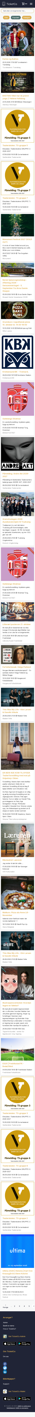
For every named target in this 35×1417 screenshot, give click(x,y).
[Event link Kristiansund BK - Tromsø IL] (17, 352)
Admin (5, 1323)
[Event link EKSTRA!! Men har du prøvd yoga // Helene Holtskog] (17, 82)
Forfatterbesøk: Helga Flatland (17, 667)
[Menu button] (31, 3)
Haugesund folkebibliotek (12, 683)
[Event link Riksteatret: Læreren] (17, 840)
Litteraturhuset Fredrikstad (12, 641)
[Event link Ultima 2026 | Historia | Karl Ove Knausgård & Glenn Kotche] (17, 1251)
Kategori (27, 18)
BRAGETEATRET (9, 433)
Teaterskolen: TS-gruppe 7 (15, 198)
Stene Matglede (8, 927)
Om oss (6, 1356)
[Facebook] (17, 1364)
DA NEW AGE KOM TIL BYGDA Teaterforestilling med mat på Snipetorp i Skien (16, 775)
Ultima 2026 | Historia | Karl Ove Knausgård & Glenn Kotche (17, 1272)
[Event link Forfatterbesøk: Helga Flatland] (17, 654)
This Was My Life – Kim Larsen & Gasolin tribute (17, 710)
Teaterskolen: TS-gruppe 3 (15, 1113)
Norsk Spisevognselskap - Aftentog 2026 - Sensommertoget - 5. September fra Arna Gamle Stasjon (15, 285)
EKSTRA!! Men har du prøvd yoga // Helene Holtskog (16, 97)
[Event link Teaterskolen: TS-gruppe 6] (17, 1146)
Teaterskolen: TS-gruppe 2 (15, 1218)
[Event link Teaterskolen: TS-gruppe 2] (17, 1198)
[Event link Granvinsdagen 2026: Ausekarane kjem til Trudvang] (17, 504)
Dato (6, 18)
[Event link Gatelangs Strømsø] (17, 399)
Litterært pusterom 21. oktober (17, 624)
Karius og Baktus (10, 59)
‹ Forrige (5, 1306)
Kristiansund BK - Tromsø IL (15, 372)
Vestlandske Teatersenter (12, 157)
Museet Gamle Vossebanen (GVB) (15, 297)
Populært (15, 18)
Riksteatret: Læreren (12, 860)
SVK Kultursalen (9, 872)
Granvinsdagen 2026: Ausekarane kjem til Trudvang (17, 520)
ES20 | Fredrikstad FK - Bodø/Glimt (13, 1065)
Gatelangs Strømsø (12, 419)
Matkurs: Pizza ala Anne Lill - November (16, 913)
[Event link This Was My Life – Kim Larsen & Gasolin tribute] (17, 697)
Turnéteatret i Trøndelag (12, 67)
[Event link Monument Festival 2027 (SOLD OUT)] (17, 225)
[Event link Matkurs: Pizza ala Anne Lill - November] (17, 893)
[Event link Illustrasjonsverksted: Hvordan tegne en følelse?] (17, 983)
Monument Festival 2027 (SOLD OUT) (17, 240)
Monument (7, 258)
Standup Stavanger (10, 105)
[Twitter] (17, 1368)
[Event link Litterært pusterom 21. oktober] (17, 611)
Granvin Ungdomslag (10, 543)
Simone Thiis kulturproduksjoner (15, 819)
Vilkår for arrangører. (22, 1408)
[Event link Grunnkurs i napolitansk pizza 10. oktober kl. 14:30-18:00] (17, 310)
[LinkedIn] (17, 1372)
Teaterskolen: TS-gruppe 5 (15, 145)
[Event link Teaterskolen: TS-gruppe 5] (17, 125)
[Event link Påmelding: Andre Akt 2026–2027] (17, 454)
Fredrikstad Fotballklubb (11, 1072)
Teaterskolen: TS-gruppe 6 (15, 1166)
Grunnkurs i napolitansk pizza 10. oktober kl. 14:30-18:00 (16, 323)
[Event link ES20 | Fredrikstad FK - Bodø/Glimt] (17, 1049)
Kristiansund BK (8, 378)
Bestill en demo (8, 1326)
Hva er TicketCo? (9, 1329)
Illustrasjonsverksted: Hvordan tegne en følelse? (17, 1004)
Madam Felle (7, 718)
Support (6, 1384)
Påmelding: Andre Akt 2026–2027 (16, 475)
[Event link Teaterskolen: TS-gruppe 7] (17, 178)
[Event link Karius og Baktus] (17, 39)
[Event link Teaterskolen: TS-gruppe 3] (17, 1093)
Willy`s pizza (7, 331)
